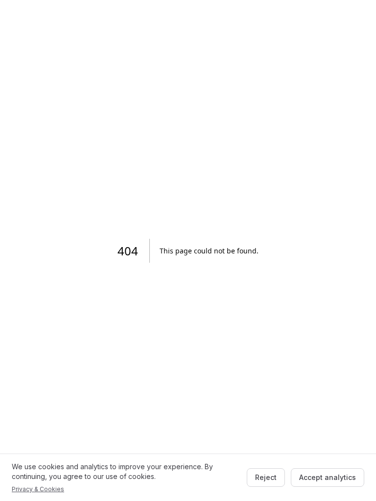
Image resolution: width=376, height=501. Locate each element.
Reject (266, 477)
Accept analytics (327, 477)
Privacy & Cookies (38, 489)
